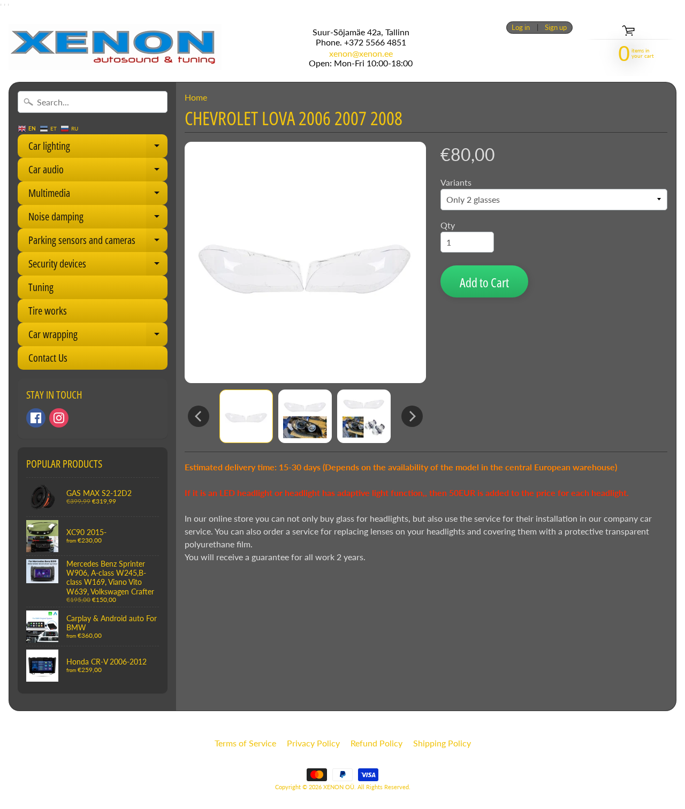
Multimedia (98, 195)
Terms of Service (245, 743)
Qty (447, 225)
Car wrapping (98, 336)
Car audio (98, 171)
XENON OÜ (338, 786)
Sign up (556, 27)
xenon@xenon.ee (361, 53)
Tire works (47, 310)
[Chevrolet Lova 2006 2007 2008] (246, 416)
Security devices (98, 266)
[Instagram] (58, 418)
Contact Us (47, 357)
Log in (521, 27)
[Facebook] (35, 418)
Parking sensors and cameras (98, 242)
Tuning (41, 287)
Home (196, 97)
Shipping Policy (442, 743)
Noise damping (98, 218)
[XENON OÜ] (115, 47)
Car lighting (98, 148)
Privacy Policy (313, 743)
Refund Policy (376, 743)
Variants (455, 182)
